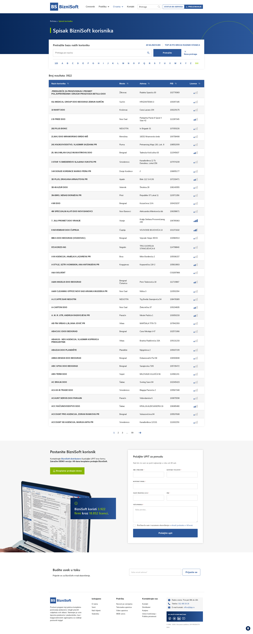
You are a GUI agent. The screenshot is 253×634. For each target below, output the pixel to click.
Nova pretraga (190, 54)
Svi (196, 63)
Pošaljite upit (165, 533)
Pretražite (167, 53)
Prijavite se (191, 572)
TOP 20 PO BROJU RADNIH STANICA (182, 45)
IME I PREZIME (138, 470)
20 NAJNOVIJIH (153, 45)
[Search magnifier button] (159, 6)
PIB (168, 493)
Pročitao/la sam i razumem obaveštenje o (165, 525)
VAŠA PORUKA (138, 504)
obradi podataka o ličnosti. (182, 525)
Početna (53, 21)
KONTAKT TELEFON (174, 470)
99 (132, 433)
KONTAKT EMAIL (139, 481)
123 (56, 63)
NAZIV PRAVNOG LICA (141, 493)
